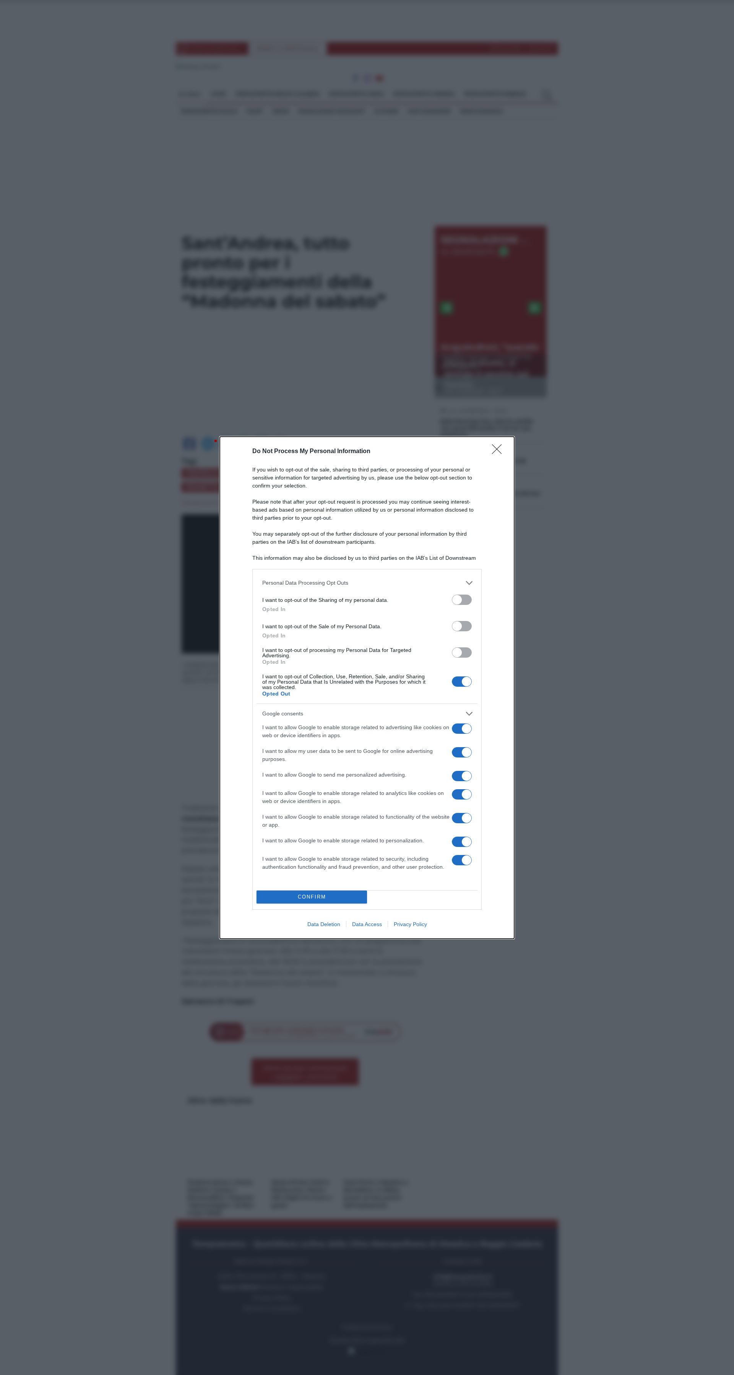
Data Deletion (323, 924)
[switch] (462, 600)
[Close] (499, 451)
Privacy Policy (410, 924)
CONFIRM (312, 897)
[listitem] (367, 583)
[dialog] (367, 688)
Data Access (367, 924)
